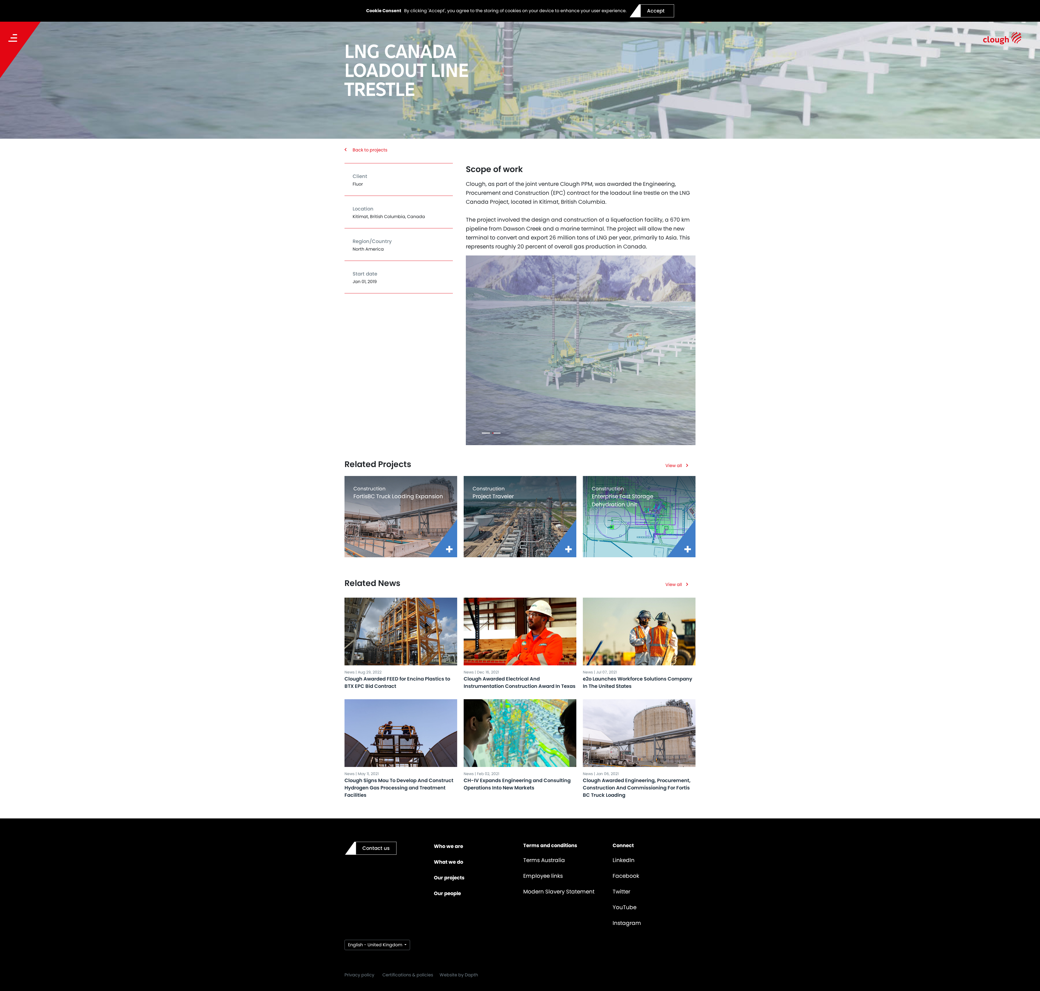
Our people (447, 893)
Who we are (448, 846)
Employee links (543, 876)
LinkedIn (624, 860)
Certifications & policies (407, 975)
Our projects (449, 877)
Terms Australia (544, 860)
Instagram (627, 923)
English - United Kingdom (375, 945)
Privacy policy (359, 975)
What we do (448, 862)
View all (673, 465)
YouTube (624, 907)
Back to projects (370, 150)
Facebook (626, 876)
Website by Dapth (459, 975)
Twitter (621, 891)
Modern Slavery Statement (558, 891)
